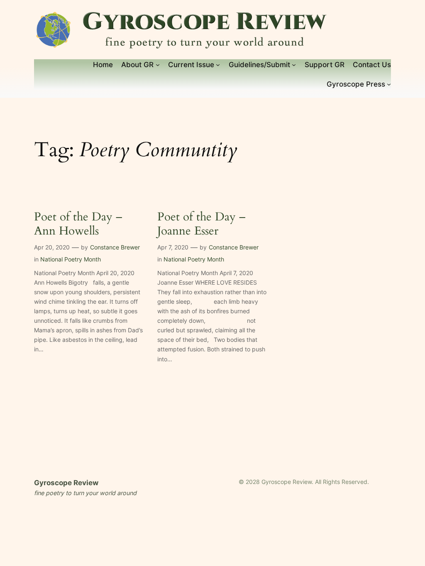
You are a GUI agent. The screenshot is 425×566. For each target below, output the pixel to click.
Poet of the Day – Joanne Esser (201, 223)
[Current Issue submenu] (218, 65)
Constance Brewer (115, 247)
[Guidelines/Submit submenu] (294, 65)
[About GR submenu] (158, 65)
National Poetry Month (70, 259)
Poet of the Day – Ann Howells (78, 223)
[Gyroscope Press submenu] (389, 84)
